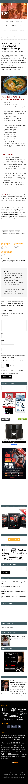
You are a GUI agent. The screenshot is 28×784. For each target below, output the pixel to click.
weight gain (19, 751)
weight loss (6, 754)
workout (13, 756)
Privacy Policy (4, 589)
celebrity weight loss (8, 737)
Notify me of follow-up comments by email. (13, 370)
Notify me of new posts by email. (10, 373)
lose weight (12, 747)
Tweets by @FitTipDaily (7, 627)
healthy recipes (20, 745)
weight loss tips (23, 754)
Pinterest (24, 749)
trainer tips (10, 751)
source (18, 187)
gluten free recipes (11, 260)
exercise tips (10, 740)
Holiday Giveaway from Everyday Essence (11, 586)
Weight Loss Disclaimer (6, 763)
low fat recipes (8, 749)
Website (3, 347)
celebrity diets (20, 735)
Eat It (8, 258)
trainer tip (6, 751)
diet (18, 737)
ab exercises (4, 735)
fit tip (23, 743)
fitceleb (22, 740)
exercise (21, 737)
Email (3, 340)
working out (9, 756)
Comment (3, 319)
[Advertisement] (14, 492)
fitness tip (9, 743)
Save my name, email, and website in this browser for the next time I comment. (13, 356)
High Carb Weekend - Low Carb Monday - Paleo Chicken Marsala (19, 243)
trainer (2, 751)
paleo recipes (11, 261)
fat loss (17, 740)
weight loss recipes (15, 754)
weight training (4, 756)
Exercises (4, 740)
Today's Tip (11, 258)
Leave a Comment (19, 51)
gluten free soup (19, 260)
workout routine (19, 756)
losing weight (17, 747)
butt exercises (15, 735)
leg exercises (7, 747)
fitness (3, 743)
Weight (15, 751)
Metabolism (13, 749)
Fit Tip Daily (14, 10)
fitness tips (17, 743)
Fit (20, 740)
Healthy (15, 745)
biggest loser (10, 735)
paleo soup (17, 261)
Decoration (15, 737)
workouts (6, 758)
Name (3, 333)
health (12, 745)
